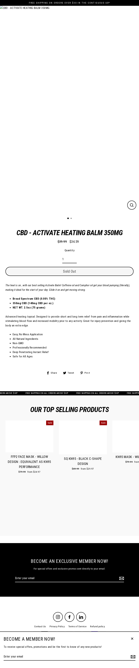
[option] (69, 110)
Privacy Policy (57, 626)
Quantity (69, 250)
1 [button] (68, 218)
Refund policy (97, 626)
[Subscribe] (121, 578)
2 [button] (71, 219)
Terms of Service (77, 626)
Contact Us (40, 626)
